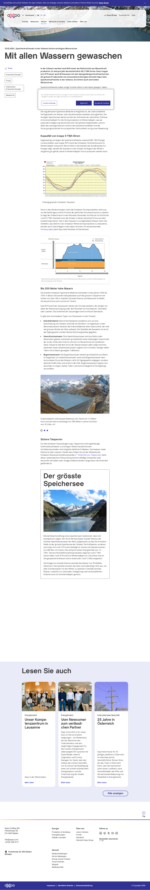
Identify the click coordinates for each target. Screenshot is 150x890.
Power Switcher (58, 862)
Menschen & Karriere (57, 22)
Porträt (79, 835)
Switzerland (29, 15)
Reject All (84, 103)
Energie (25, 22)
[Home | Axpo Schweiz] (14, 15)
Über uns (83, 22)
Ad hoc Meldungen (59, 856)
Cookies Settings (49, 103)
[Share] (6, 68)
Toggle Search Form (141, 15)
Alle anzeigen (115, 793)
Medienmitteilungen (59, 854)
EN (44, 15)
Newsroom (34, 22)
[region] (76, 99)
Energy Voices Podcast (61, 859)
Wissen (44, 22)
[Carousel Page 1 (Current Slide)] (41, 430)
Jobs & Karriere (82, 832)
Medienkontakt (57, 867)
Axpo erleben (72, 22)
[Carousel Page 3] (47, 430)
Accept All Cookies (102, 103)
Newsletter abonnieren (108, 839)
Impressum (51, 885)
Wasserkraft (10, 95)
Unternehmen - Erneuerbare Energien (13, 88)
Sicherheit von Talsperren (89, 455)
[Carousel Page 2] (44, 430)
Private (8, 81)
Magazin (55, 864)
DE (38, 15)
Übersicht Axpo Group (84, 840)
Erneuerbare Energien (13, 75)
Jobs (133, 15)
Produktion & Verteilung (61, 832)
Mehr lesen (29, 782)
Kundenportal (124, 15)
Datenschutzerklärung (84, 885)
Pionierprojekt (47, 229)
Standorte (80, 837)
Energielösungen (58, 835)
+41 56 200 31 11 (11, 842)
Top (143, 816)
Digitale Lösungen (59, 837)
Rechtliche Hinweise (65, 885)
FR (41, 15)
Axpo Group (104, 3)
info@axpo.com (11, 840)
